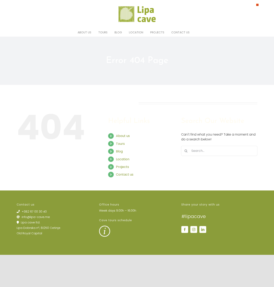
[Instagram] (193, 229)
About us (123, 136)
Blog (119, 151)
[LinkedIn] (202, 229)
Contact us (124, 174)
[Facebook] (184, 229)
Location (122, 159)
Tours (120, 143)
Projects (122, 167)
